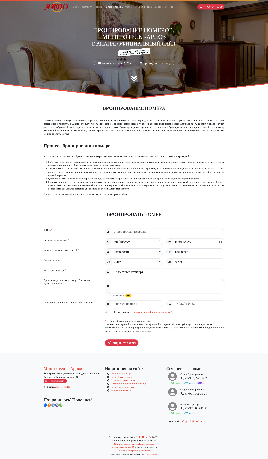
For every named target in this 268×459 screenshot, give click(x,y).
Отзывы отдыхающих (123, 380)
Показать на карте (56, 381)
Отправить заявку (123, 342)
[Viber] (57, 405)
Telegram (190, 383)
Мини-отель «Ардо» (63, 368)
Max (202, 383)
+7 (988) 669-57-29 (212, 6)
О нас (76, 7)
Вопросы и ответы (121, 390)
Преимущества (157, 7)
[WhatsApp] (61, 405)
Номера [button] (87, 7)
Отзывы (139, 7)
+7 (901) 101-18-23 (195, 393)
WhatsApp (176, 383)
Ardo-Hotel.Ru (62, 387)
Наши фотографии (121, 377)
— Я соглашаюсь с (141, 312)
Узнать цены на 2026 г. (116, 63)
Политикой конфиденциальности (151, 312)
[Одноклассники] (49, 405)
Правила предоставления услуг (128, 383)
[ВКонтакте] (45, 405)
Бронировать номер (157, 63)
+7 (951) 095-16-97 (195, 408)
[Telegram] (53, 405)
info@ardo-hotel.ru (191, 421)
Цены (99, 7)
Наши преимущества (123, 387)
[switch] (107, 312)
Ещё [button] (172, 7)
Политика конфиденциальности (134, 451)
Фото (128, 7)
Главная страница (121, 373)
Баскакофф (152, 454)
